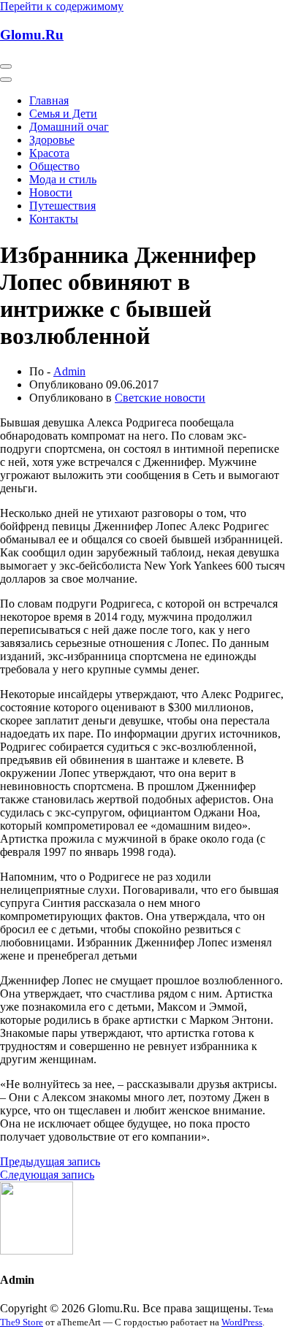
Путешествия (62, 205)
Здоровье (52, 140)
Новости (50, 192)
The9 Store (21, 1322)
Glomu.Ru (32, 34)
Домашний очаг (69, 126)
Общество (54, 166)
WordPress (241, 1322)
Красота (49, 153)
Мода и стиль (62, 179)
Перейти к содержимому (61, 6)
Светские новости (160, 397)
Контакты (53, 219)
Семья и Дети (63, 113)
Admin (69, 371)
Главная (49, 100)
